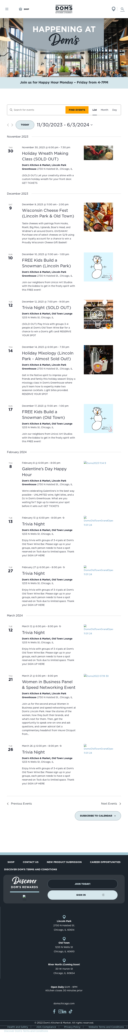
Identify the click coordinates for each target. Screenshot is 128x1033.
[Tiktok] (70, 1011)
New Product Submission (64, 862)
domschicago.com (64, 1003)
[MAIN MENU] (6, 9)
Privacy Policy (72, 1027)
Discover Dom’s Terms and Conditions (30, 869)
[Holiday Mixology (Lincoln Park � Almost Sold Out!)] (98, 359)
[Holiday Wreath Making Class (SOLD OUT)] (98, 153)
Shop (11, 862)
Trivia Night (33, 524)
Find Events (77, 110)
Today (25, 124)
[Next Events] (12, 125)
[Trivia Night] (98, 521)
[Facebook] (54, 1011)
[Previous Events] (8, 125)
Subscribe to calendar (96, 815)
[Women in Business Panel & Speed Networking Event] (98, 676)
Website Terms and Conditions (106, 1027)
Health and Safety (17, 1027)
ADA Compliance (46, 1027)
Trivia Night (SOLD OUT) (46, 307)
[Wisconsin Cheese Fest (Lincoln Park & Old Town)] (98, 217)
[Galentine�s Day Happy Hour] (98, 463)
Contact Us (30, 862)
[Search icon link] (122, 9)
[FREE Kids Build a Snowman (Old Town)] (98, 418)
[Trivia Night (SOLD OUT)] (98, 314)
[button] (83, 884)
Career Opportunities (105, 862)
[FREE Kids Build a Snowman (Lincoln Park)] (98, 267)
